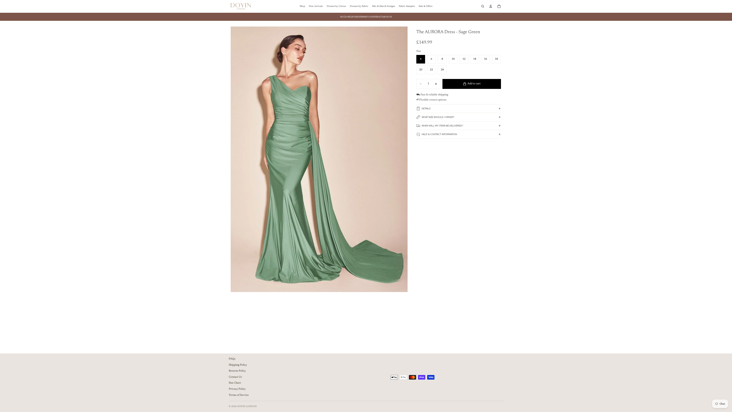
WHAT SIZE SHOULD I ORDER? (438, 117)
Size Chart (235, 383)
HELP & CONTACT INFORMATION (439, 134)
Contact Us (235, 377)
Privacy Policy (237, 389)
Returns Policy (237, 371)
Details (426, 108)
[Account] (490, 6)
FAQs (232, 359)
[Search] (482, 6)
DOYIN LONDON (247, 406)
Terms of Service (239, 395)
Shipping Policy (238, 365)
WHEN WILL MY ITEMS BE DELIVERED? (442, 125)
